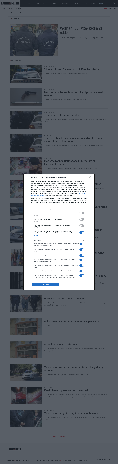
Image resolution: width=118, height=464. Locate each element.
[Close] (91, 177)
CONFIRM (45, 284)
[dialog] (59, 232)
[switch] (81, 213)
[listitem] (59, 209)
